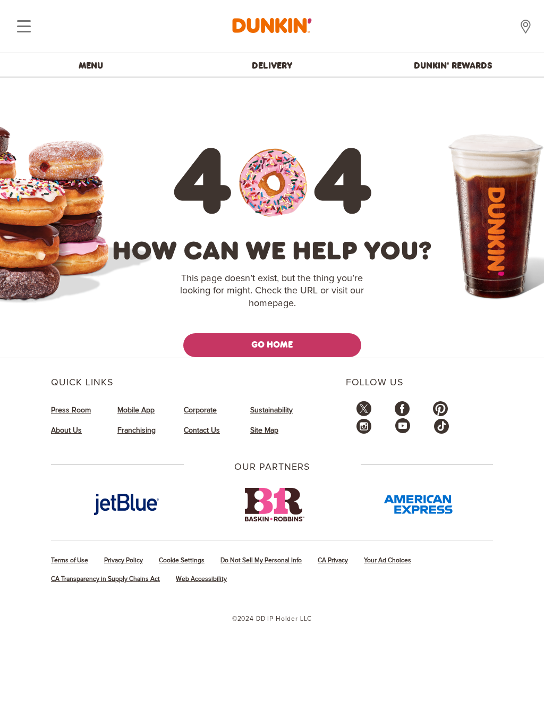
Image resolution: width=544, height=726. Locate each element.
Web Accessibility (201, 579)
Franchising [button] (136, 430)
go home (272, 344)
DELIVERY (272, 65)
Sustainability (271, 410)
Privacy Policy (123, 560)
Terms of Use (69, 560)
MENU (91, 65)
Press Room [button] (71, 410)
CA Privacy (333, 560)
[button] (363, 414)
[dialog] (24, 27)
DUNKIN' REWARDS (453, 65)
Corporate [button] (200, 410)
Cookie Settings (182, 560)
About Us (66, 430)
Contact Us (202, 430)
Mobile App (136, 410)
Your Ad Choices (387, 560)
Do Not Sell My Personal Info (261, 560)
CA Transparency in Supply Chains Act (105, 579)
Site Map (264, 430)
